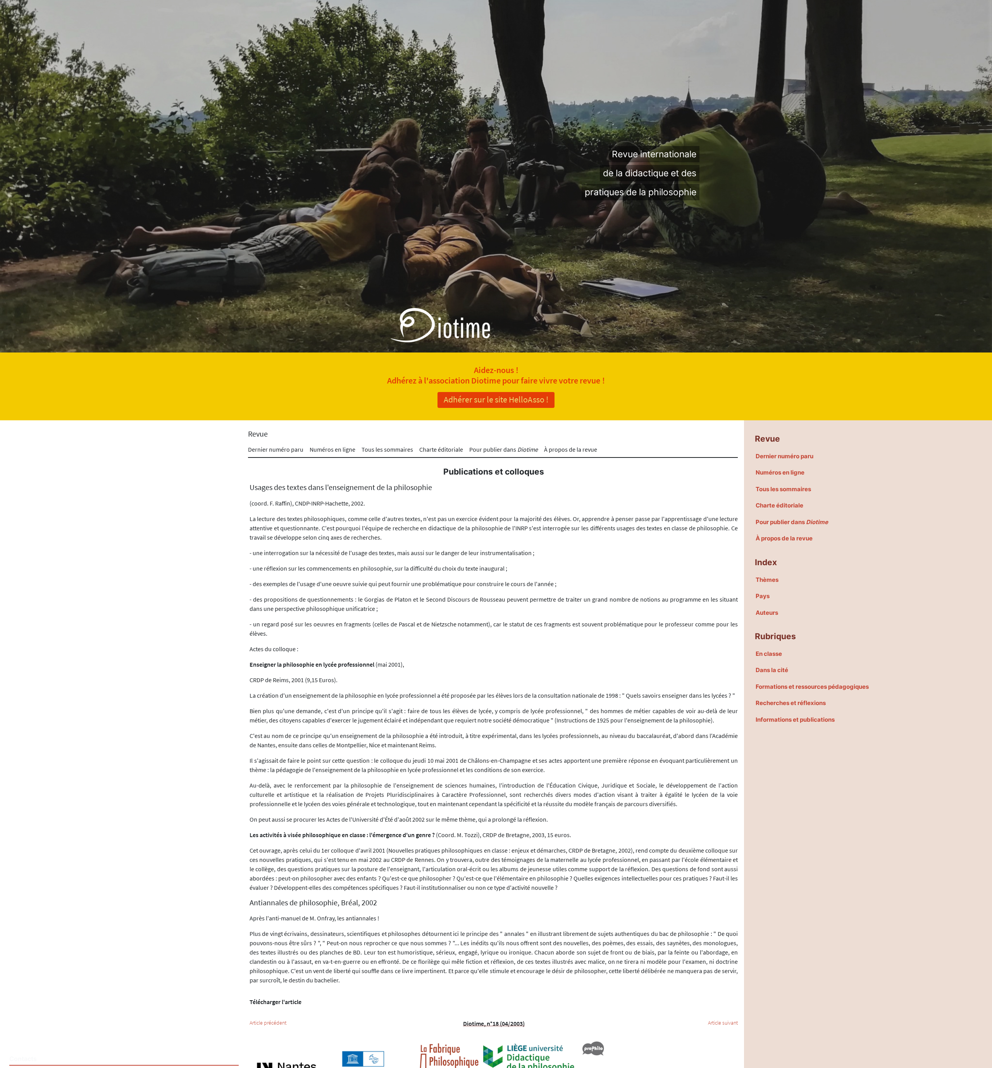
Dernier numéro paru (275, 449)
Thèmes (767, 579)
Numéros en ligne (332, 449)
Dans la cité (772, 670)
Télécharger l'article (275, 1002)
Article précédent (268, 1022)
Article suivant (723, 1022)
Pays (763, 596)
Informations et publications (795, 719)
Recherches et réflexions (791, 703)
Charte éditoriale (441, 449)
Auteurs (767, 612)
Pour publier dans (503, 449)
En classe (769, 653)
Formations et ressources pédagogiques (812, 686)
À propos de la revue (570, 449)
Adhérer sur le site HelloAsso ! (496, 399)
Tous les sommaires (387, 449)
